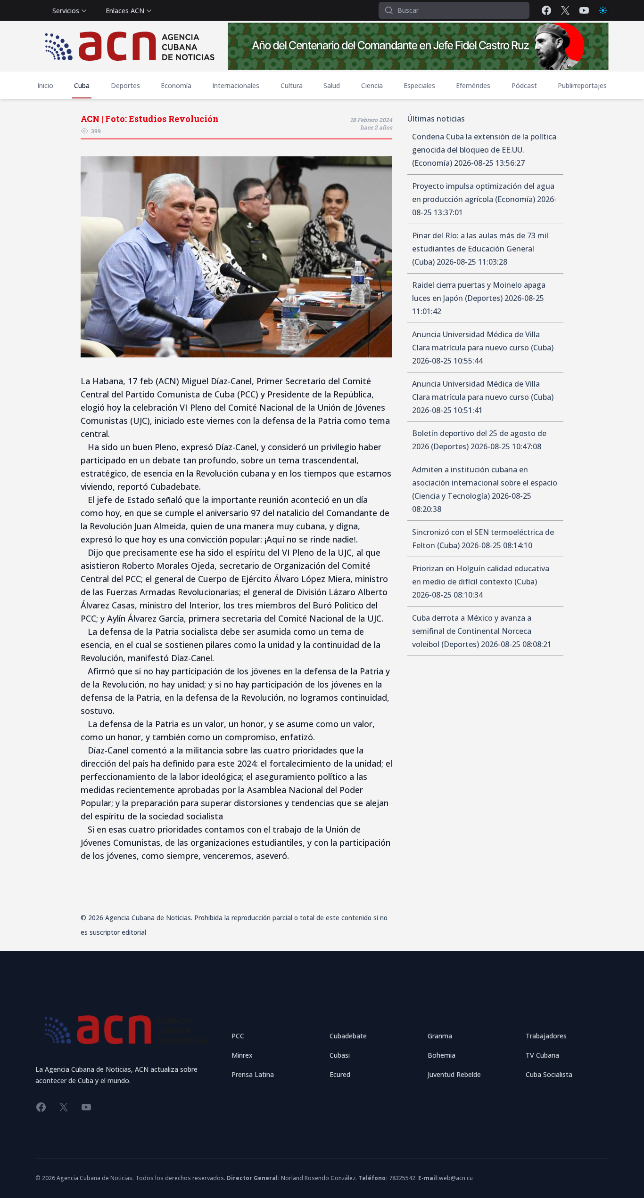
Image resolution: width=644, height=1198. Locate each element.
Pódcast (524, 85)
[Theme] (603, 10)
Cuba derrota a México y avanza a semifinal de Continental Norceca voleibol (471, 631)
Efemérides (473, 85)
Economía (176, 85)
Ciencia (372, 85)
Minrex (242, 1055)
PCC (237, 1035)
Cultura (292, 85)
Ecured (340, 1074)
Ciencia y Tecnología (450, 496)
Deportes (125, 85)
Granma (440, 1035)
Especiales (419, 85)
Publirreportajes (582, 85)
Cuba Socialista (549, 1074)
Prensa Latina (252, 1074)
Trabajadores (546, 1035)
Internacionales (235, 85)
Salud (331, 85)
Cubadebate (348, 1035)
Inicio (45, 85)
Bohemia (441, 1055)
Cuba (82, 85)
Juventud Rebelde (454, 1074)
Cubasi (340, 1055)
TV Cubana (542, 1055)
